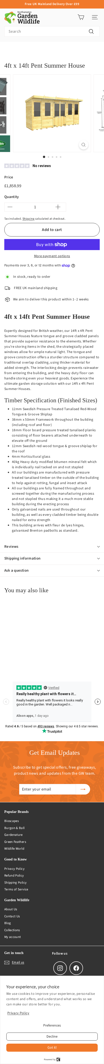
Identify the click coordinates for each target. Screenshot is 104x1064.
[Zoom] (83, 144)
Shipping (28, 219)
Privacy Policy (14, 868)
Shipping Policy (15, 882)
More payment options (52, 256)
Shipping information (22, 558)
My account (12, 937)
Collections (12, 930)
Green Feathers (15, 842)
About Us (10, 909)
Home (8, 49)
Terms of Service (16, 889)
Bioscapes (11, 821)
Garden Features (31, 49)
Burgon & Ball (14, 828)
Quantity (11, 197)
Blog (7, 923)
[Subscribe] (83, 789)
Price (8, 177)
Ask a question (16, 570)
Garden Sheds (60, 49)
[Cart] (80, 17)
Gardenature (13, 835)
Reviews (11, 546)
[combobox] (52, 31)
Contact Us (12, 916)
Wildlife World (14, 848)
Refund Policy (14, 875)
